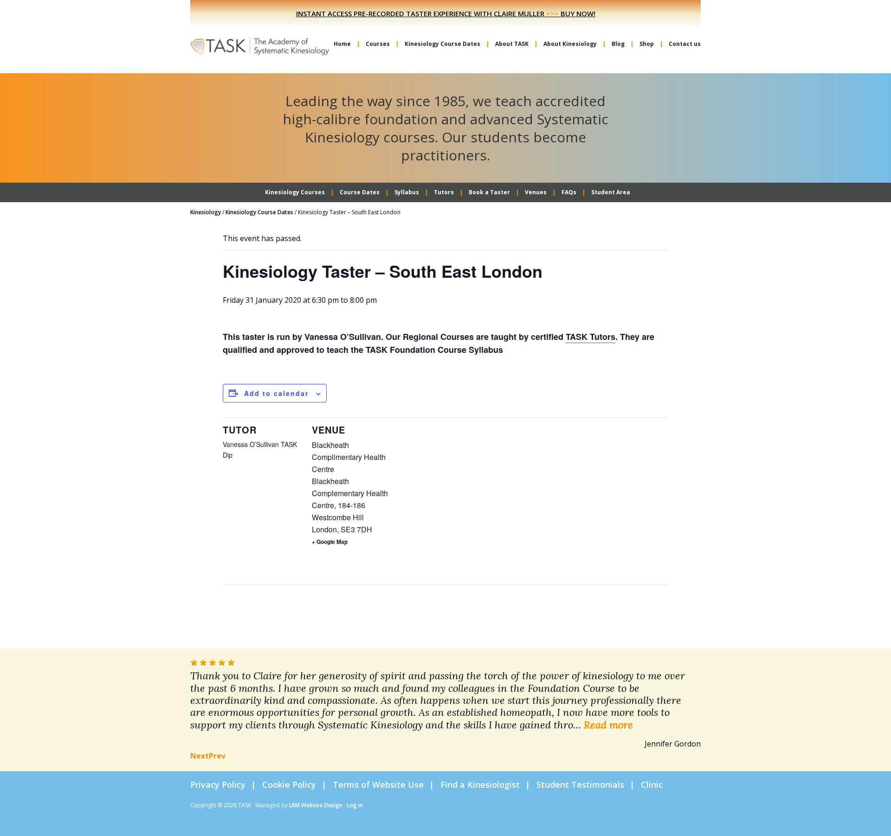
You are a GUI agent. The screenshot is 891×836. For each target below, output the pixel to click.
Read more (608, 724)
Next (199, 756)
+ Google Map (330, 541)
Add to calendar (276, 393)
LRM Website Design (315, 805)
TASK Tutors (590, 337)
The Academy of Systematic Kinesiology (259, 45)
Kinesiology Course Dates (259, 212)
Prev (217, 756)
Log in (355, 805)
